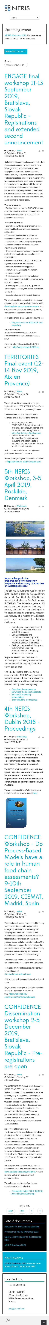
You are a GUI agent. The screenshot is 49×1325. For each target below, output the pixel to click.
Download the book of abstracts (26, 692)
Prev (22, 1211)
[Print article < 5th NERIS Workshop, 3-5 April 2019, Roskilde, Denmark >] (39, 506)
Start (10, 1211)
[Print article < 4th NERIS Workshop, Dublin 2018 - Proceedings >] (39, 737)
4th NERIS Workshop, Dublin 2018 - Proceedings (21, 719)
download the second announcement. (21, 306)
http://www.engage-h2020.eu (26, 347)
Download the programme (24, 689)
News (19, 150)
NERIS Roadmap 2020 (15, 1245)
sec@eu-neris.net (17, 1308)
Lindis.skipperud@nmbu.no (18, 974)
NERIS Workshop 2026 (15, 35)
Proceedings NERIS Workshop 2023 (21, 1232)
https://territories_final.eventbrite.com (24, 462)
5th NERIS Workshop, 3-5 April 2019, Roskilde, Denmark (22, 485)
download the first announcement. (20, 1172)
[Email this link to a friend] (43, 151)
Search (7, 61)
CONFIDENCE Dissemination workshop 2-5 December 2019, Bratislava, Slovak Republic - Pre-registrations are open (23, 1036)
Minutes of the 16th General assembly (21, 1227)
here (35, 793)
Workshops (22, 506)
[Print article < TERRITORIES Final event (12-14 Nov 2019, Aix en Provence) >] (39, 392)
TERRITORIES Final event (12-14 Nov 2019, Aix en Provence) (23, 370)
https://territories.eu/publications (26, 433)
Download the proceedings (24, 700)
